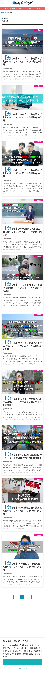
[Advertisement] (22, 629)
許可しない (22, 668)
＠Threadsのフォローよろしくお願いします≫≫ (23, 9)
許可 (22, 662)
